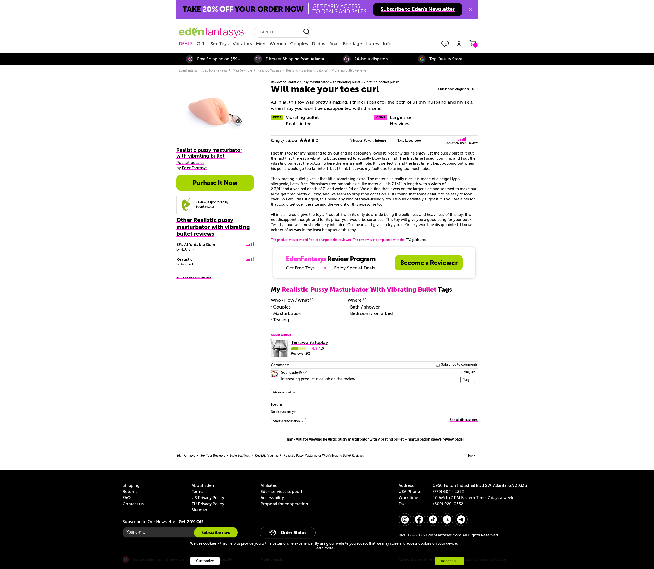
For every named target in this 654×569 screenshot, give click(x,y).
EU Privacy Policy (208, 504)
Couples (299, 43)
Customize (205, 561)
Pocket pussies (190, 162)
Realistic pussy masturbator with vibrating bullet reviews (326, 70)
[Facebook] (419, 519)
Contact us (133, 504)
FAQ (127, 497)
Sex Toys (220, 43)
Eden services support (281, 491)
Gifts (201, 43)
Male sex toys (242, 70)
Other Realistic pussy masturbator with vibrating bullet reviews (213, 227)
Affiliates (269, 485)
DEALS (186, 43)
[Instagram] (405, 519)
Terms (197, 491)
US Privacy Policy (208, 497)
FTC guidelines (415, 240)
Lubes (372, 43)
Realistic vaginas (269, 70)
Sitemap (199, 510)
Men (260, 43)
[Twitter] (447, 519)
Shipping (131, 485)
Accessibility (272, 497)
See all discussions (464, 420)
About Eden (203, 485)
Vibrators (242, 43)
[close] (470, 9)
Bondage (352, 43)
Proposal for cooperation (284, 504)
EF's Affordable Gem (195, 244)
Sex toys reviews (215, 70)
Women (278, 43)
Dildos (318, 43)
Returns (130, 491)
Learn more (323, 548)
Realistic (184, 259)
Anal (334, 43)
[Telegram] (461, 519)
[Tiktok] (433, 519)
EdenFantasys (188, 70)
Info (387, 43)
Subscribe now (215, 532)
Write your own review (193, 277)
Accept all (449, 561)
